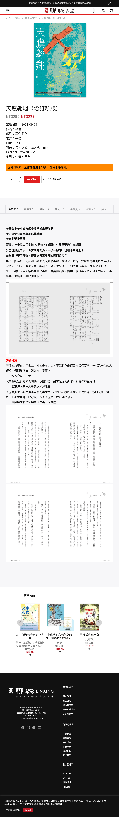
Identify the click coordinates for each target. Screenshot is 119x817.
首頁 (8, 18)
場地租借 (67, 750)
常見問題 (67, 773)
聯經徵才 (67, 782)
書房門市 (67, 746)
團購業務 (67, 737)
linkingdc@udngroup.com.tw (31, 718)
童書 (17, 18)
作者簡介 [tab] (29, 209)
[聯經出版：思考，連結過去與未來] (59, 10)
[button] (52, 179)
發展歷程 (67, 700)
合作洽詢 (67, 777)
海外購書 (67, 742)
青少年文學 (31, 18)
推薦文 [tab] (74, 209)
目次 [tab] (42, 209)
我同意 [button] (28, 809)
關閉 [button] (109, 3)
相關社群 (67, 786)
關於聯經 (67, 696)
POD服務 (67, 755)
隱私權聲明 (68, 704)
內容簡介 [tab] (14, 209)
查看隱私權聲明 (13, 809)
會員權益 (67, 733)
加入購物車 (31, 179)
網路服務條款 (69, 709)
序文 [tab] (57, 209)
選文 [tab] (103, 209)
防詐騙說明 (68, 713)
